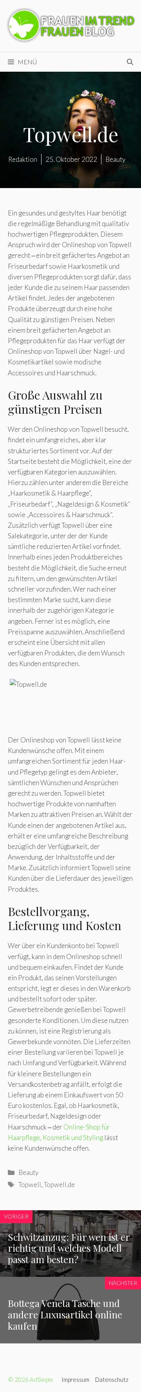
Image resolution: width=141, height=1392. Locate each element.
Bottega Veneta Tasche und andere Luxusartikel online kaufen (65, 1314)
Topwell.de (59, 1184)
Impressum (75, 1379)
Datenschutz (111, 1379)
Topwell (29, 1184)
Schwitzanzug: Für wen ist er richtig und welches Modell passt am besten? (69, 1248)
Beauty (28, 1172)
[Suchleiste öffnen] (130, 62)
